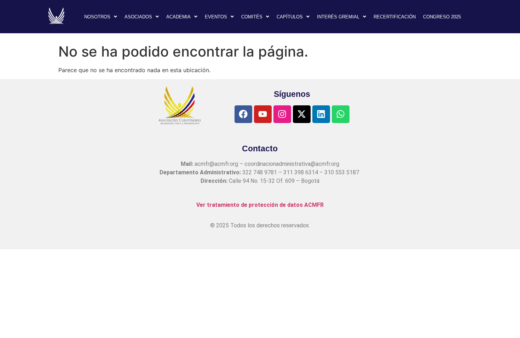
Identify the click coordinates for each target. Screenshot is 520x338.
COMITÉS (251, 16)
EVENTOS (216, 16)
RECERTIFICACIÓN (395, 16)
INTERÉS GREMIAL (338, 16)
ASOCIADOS (138, 16)
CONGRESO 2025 (442, 16)
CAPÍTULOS (290, 16)
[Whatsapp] (340, 114)
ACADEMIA (178, 16)
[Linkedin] (321, 114)
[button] (100, 16)
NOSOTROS (97, 16)
